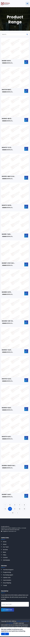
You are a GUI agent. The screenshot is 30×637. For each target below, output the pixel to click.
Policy (4, 555)
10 (10, 509)
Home (4, 542)
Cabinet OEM (6, 577)
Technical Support (8, 569)
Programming (7, 572)
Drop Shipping (7, 583)
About (4, 544)
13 (24, 509)
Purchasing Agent (8, 575)
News (4, 552)
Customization (7, 580)
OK (5, 634)
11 (14, 509)
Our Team (6, 547)
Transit (5, 585)
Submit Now (8, 610)
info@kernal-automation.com (9, 531)
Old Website (6, 560)
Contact (5, 557)
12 (19, 509)
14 (12, 513)
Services (5, 549)
